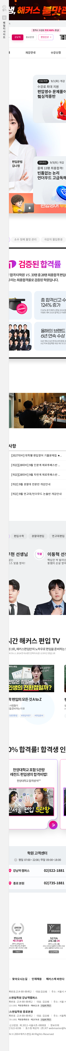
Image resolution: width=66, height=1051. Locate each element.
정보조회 (54, 1025)
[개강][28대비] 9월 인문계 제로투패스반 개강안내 (36, 465)
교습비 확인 (46, 1006)
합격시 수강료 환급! (46, 30)
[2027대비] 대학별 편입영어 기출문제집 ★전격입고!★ (36, 455)
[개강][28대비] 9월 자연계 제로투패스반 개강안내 (36, 474)
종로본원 (30, 37)
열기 (4, 24)
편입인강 (45, 37)
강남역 (18, 37)
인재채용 (37, 979)
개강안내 (30, 52)
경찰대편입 (38, 536)
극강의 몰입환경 (53, 239)
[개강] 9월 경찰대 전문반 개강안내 (30, 484)
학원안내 (5, 52)
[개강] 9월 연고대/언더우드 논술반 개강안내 (36, 494)
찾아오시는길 (19, 979)
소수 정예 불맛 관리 (25, 239)
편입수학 (19, 536)
